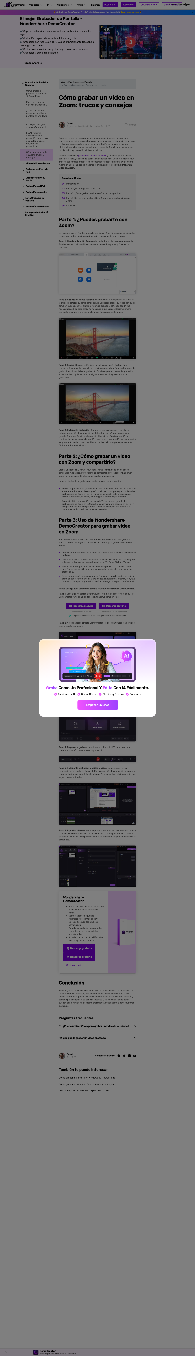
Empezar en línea (97, 705)
